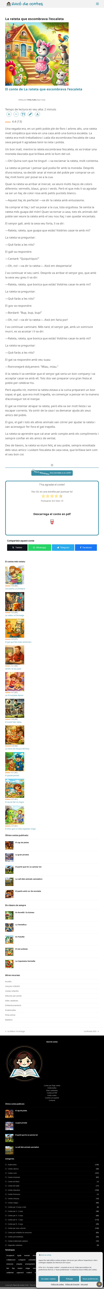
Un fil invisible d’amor (14, 695)
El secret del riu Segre (14, 802)
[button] (97, 4)
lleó (7, 1268)
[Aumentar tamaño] (9, 114)
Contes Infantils (12, 991)
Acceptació (10, 1255)
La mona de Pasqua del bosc (17, 748)
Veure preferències (90, 1279)
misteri (20, 1268)
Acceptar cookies (48, 1279)
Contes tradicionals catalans (18, 1241)
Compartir (22, 1260)
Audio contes (52, 1095)
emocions (9, 1264)
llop (13, 1268)
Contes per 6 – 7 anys (15, 1220)
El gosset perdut (12, 775)
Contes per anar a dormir (17, 1228)
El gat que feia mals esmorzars (18, 642)
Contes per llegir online (52, 1085)
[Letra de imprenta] (37, 114)
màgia (27, 1268)
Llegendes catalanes (15, 1245)
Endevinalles (10, 1010)
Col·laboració (10, 1260)
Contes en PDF (52, 1093)
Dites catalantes (52, 1090)
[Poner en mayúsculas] (23, 114)
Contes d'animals (14, 1177)
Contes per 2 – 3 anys (15, 1211)
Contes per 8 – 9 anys (15, 1224)
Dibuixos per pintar (13, 996)
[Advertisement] (52, 1045)
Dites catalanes (11, 1000)
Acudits (8, 981)
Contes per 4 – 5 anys (15, 1215)
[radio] (43, 496)
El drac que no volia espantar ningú (20, 829)
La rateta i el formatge (14, 615)
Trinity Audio (31, 100)
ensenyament (30, 1264)
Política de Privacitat (72, 1284)
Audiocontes (12, 1165)
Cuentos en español (52, 1098)
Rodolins (9, 1020)
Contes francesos (14, 1194)
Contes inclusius (13, 1198)
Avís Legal (84, 1284)
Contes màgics (13, 1203)
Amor (35, 1255)
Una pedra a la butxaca (15, 588)
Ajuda (19, 1255)
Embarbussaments (13, 1005)
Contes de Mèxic (14, 1182)
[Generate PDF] (52, 522)
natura (35, 1268)
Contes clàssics (13, 1169)
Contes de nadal (13, 1186)
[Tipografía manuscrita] (30, 114)
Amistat (27, 1255)
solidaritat (10, 1273)
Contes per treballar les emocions (20, 1232)
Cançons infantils (12, 986)
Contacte (52, 1100)
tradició (29, 1273)
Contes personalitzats (15, 1237)
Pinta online (10, 1015)
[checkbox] (99, 1284)
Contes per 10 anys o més (17, 1207)
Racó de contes (19, 1285)
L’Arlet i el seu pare (13, 669)
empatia (19, 1264)
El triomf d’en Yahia (13, 722)
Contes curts (12, 1173)
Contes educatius (14, 1190)
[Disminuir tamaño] (16, 114)
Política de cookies (57, 1284)
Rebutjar (69, 1279)
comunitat (32, 1260)
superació (20, 1273)
